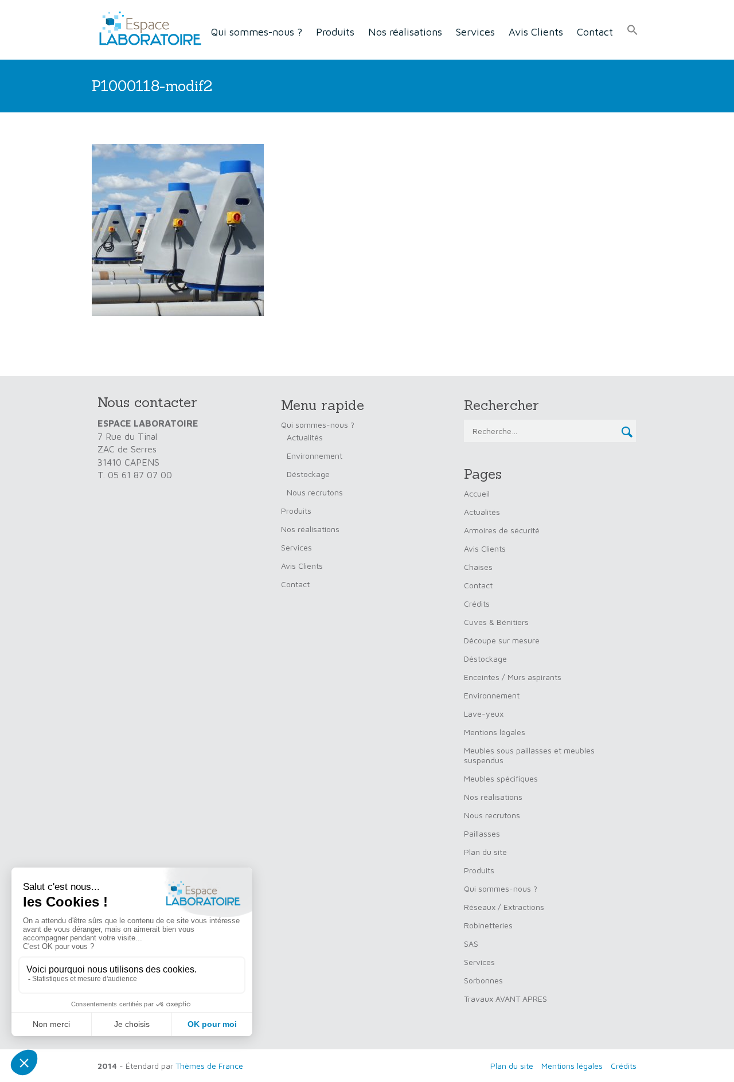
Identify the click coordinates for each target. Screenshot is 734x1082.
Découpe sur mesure (502, 640)
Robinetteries (488, 925)
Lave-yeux (483, 713)
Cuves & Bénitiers (496, 622)
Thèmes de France (209, 1066)
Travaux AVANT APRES (505, 998)
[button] (632, 30)
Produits (335, 32)
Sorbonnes (483, 980)
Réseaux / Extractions (504, 907)
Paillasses (482, 833)
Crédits (477, 603)
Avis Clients (536, 32)
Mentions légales (494, 732)
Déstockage (308, 474)
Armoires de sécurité (502, 530)
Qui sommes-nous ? (256, 32)
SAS (471, 943)
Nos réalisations (405, 32)
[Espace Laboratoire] (147, 28)
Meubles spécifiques (501, 778)
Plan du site (485, 852)
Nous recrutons (315, 492)
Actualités (305, 437)
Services (475, 32)
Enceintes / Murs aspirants (512, 677)
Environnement (314, 455)
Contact (595, 32)
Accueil (477, 493)
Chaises (478, 567)
